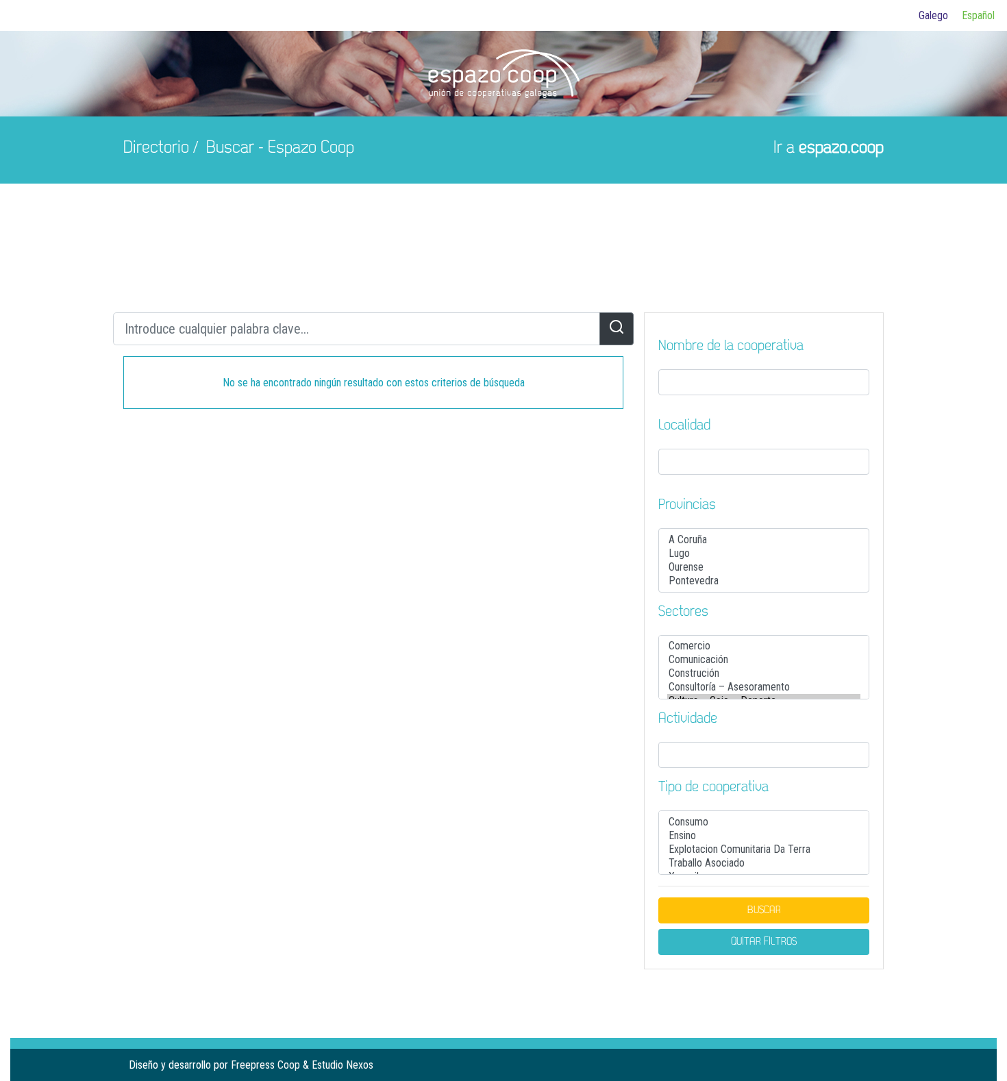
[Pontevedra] (763, 581)
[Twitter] (851, 1065)
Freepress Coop (265, 1064)
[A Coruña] (763, 540)
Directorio (156, 148)
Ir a (828, 148)
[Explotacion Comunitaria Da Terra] (763, 849)
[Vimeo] (873, 1065)
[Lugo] (763, 553)
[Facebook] (829, 1065)
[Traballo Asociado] (763, 863)
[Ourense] (763, 567)
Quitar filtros (764, 941)
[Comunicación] (763, 660)
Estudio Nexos (342, 1064)
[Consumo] (763, 822)
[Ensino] (763, 836)
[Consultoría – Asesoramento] (763, 687)
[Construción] (763, 673)
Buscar (764, 910)
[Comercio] (763, 646)
